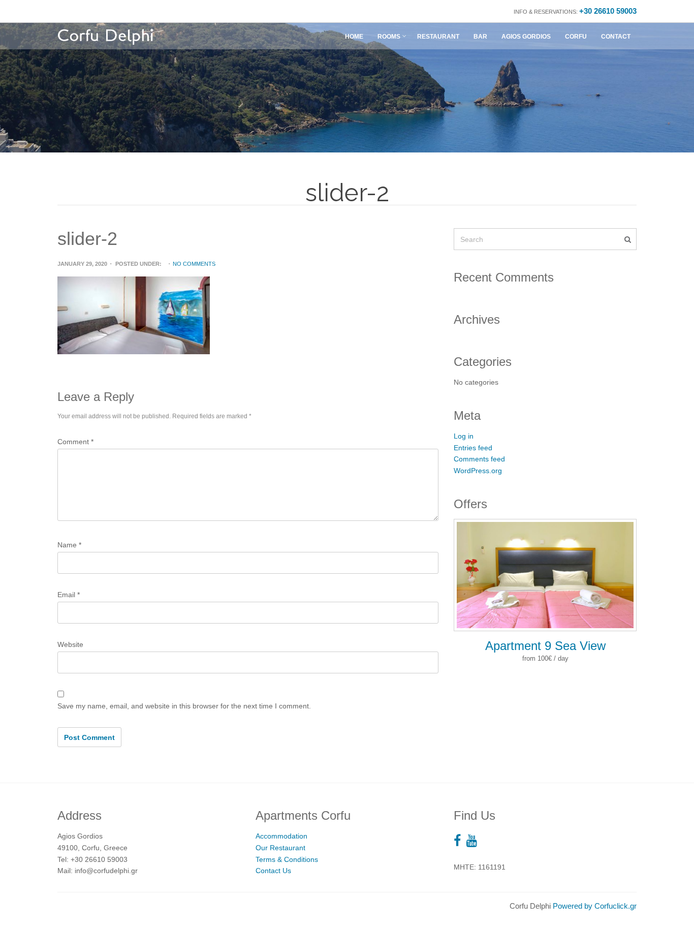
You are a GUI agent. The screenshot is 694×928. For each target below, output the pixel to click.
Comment (75, 442)
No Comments (194, 264)
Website (70, 644)
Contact (615, 36)
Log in (464, 436)
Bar (480, 36)
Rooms (388, 36)
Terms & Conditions (287, 859)
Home (354, 36)
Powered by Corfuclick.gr (595, 906)
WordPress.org (478, 471)
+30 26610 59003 (608, 11)
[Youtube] (474, 840)
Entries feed (473, 448)
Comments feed (479, 459)
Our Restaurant (280, 848)
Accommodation (281, 836)
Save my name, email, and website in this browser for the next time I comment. (184, 706)
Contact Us (273, 871)
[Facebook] (460, 840)
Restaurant (438, 36)
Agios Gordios (526, 36)
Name (69, 545)
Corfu (576, 36)
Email (68, 595)
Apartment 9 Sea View (545, 646)
